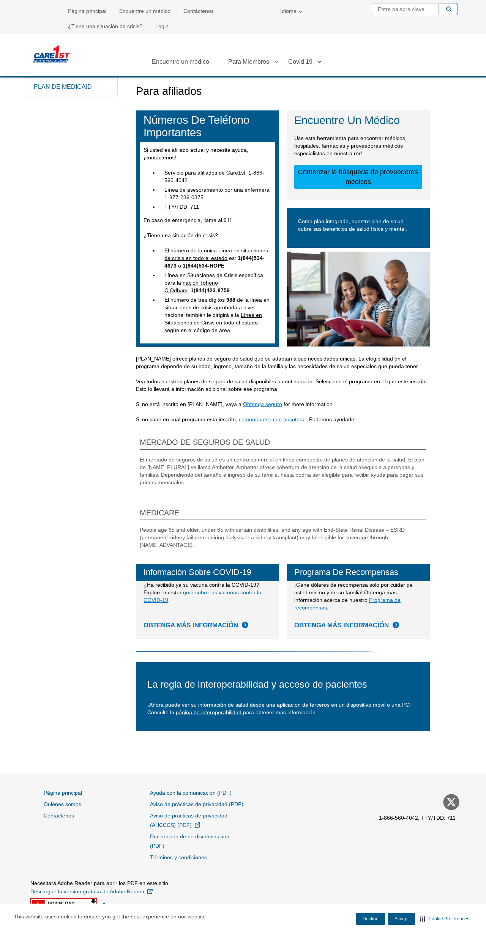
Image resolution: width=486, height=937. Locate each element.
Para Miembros (248, 61)
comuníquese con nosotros (271, 419)
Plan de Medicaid (63, 86)
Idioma (288, 11)
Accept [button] (401, 918)
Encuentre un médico (144, 11)
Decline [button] (371, 918)
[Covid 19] (319, 63)
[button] (444, 919)
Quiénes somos (62, 804)
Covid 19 (300, 61)
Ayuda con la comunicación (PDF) (191, 793)
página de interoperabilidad (208, 712)
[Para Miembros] (276, 63)
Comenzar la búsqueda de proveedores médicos (358, 177)
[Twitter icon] (450, 803)
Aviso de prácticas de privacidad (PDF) (196, 804)
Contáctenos (198, 11)
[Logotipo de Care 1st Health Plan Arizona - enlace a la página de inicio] (51, 56)
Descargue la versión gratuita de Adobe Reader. (91, 891)
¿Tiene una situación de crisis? (105, 26)
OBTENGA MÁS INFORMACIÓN (191, 625)
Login (162, 26)
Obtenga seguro (262, 404)
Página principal (87, 11)
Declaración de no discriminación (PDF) (189, 841)
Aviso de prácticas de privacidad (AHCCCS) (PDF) (190, 820)
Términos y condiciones (178, 857)
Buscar (449, 9)
